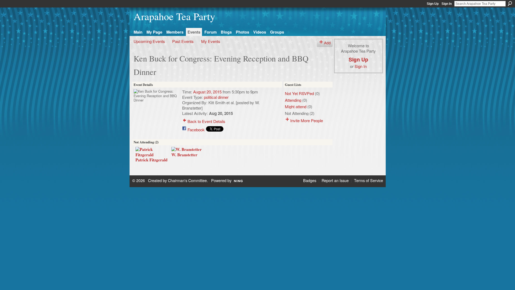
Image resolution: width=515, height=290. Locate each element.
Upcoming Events (149, 41)
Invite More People (306, 120)
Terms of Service (368, 180)
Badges (309, 180)
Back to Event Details (206, 121)
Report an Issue (335, 180)
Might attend (295, 106)
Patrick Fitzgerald (151, 160)
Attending (293, 100)
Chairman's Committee (187, 180)
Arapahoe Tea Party (174, 16)
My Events (210, 41)
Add (327, 42)
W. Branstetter (184, 155)
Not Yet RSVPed (299, 93)
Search (510, 3)
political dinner (216, 97)
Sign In (447, 4)
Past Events (183, 41)
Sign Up (433, 4)
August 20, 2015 (207, 92)
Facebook (196, 129)
